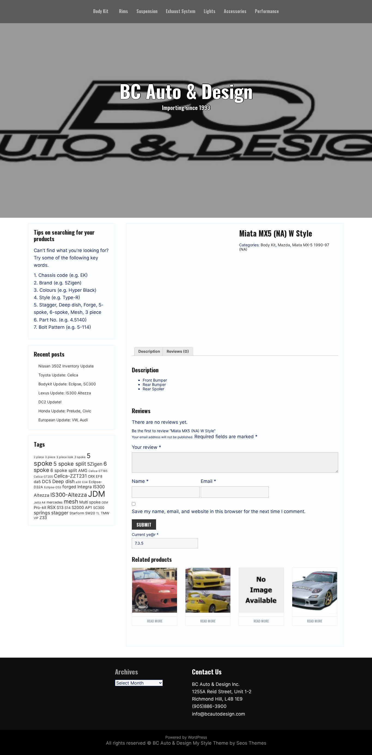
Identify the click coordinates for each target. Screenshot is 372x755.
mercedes (55, 502)
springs (42, 512)
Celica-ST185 (98, 471)
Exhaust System (180, 11)
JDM (96, 494)
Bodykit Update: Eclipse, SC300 (67, 384)
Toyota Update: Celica (58, 375)
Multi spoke (89, 502)
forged (69, 486)
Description (149, 351)
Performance (267, 11)
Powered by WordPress (186, 737)
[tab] (149, 351)
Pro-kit (40, 507)
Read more (154, 621)
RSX (51, 507)
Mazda (284, 245)
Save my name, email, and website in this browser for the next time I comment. (219, 511)
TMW (105, 513)
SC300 (98, 508)
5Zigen (94, 464)
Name (140, 481)
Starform (76, 513)
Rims (123, 11)
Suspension (146, 11)
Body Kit (100, 11)
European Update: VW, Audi (63, 420)
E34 (85, 482)
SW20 (90, 513)
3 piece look (64, 457)
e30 (78, 482)
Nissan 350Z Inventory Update (66, 366)
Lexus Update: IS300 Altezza (64, 393)
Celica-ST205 (43, 476)
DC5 (46, 481)
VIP (36, 518)
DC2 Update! (50, 402)
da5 (37, 481)
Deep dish (63, 481)
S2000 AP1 (82, 507)
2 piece (39, 457)
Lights (209, 11)
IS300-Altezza (68, 495)
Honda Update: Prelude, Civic (64, 411)
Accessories (235, 11)
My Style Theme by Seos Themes (229, 743)
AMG (82, 470)
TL (98, 513)
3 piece (50, 457)
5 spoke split (69, 464)
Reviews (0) (178, 351)
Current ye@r (145, 534)
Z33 (43, 517)
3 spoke (80, 457)
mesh (71, 501)
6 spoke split (63, 470)
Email (208, 481)
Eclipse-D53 (52, 487)
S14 (68, 508)
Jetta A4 (39, 502)
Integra (84, 486)
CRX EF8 (95, 476)
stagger (59, 512)
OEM (105, 502)
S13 (60, 507)
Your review (146, 447)
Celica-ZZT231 (70, 476)
